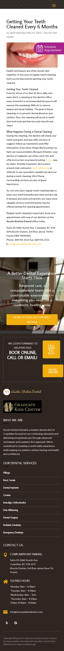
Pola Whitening (10, 510)
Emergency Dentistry (13, 532)
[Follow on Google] (15, 622)
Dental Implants (11, 487)
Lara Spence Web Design (25, 644)
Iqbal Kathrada (17, 32)
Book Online (53, 371)
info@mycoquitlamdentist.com (25, 243)
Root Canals (9, 480)
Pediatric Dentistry (12, 525)
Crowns (7, 495)
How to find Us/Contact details (32, 319)
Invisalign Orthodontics (14, 502)
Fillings (6, 472)
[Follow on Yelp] (6, 622)
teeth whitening (40, 167)
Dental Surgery (10, 517)
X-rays (49, 159)
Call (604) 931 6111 (51, 349)
